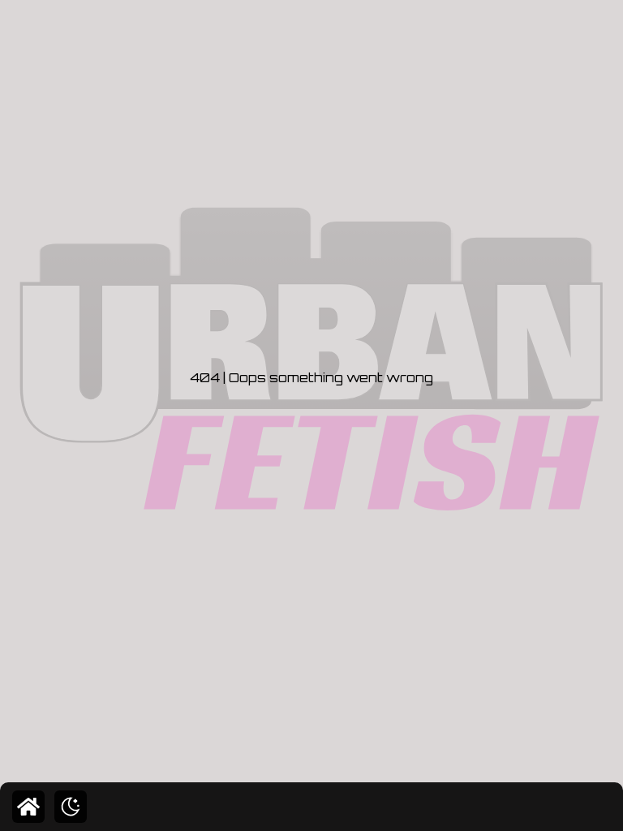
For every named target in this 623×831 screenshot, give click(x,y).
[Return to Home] (28, 806)
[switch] (70, 806)
